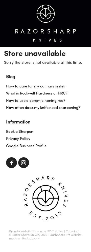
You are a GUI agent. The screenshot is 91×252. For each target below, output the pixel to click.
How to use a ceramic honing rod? (35, 100)
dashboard (57, 235)
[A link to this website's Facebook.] (11, 162)
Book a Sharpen (19, 131)
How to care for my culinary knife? (35, 85)
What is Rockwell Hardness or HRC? (36, 93)
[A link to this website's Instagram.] (23, 162)
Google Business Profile (26, 145)
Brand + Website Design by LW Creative (36, 231)
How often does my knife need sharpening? (43, 107)
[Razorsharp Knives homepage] (45, 23)
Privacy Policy (18, 138)
